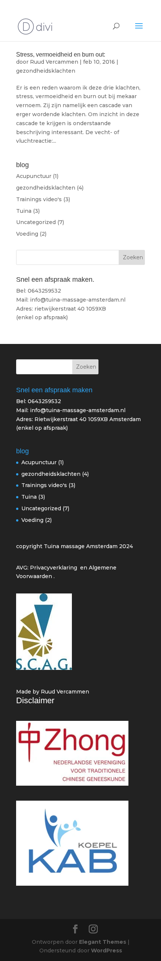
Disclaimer (35, 700)
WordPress (106, 950)
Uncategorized (36, 222)
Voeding (27, 233)
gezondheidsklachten (45, 70)
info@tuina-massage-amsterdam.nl (77, 410)
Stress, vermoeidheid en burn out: (60, 54)
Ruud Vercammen (54, 61)
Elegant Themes (102, 942)
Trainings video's (39, 199)
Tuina (23, 211)
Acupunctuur (33, 176)
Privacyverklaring (53, 567)
